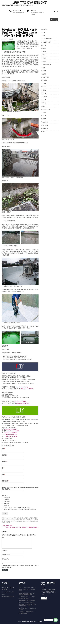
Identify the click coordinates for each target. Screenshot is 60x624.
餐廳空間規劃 (6, 522)
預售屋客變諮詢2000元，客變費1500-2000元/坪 (17, 507)
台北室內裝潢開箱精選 (46, 38)
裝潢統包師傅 (26, 521)
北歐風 (43, 32)
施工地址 (4, 461)
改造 (24, 519)
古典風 (43, 35)
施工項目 (4, 495)
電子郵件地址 (6, 554)
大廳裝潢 (43, 51)
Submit (4, 513)
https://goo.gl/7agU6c (11, 436)
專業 (21, 519)
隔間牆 (43, 131)
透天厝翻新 (7, 501)
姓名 (3, 448)
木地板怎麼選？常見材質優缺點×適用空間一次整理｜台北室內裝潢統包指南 (27, 589)
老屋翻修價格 (6, 521)
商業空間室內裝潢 (45, 42)
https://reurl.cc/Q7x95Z (10, 433)
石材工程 (43, 99)
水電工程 (43, 90)
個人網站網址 (5, 559)
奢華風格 (43, 58)
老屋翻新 (6, 499)
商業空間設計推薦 (33, 518)
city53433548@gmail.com (19, 12)
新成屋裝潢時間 (29, 519)
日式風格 (43, 83)
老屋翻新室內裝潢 (45, 109)
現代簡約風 (44, 96)
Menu (52, 19)
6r (32, 388)
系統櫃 (43, 106)
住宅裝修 (6, 518)
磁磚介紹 (43, 102)
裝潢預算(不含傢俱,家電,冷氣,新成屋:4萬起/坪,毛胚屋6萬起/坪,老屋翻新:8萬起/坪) (20, 488)
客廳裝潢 (43, 61)
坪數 (3, 474)
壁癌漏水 (43, 48)
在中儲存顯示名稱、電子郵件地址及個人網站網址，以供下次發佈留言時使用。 (20, 566)
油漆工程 (43, 93)
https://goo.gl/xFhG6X (20, 401)
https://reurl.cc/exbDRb (13, 431)
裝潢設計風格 (33, 521)
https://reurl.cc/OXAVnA (22, 403)
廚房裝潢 (43, 70)
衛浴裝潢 (43, 118)
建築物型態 (5, 481)
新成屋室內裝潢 (45, 77)
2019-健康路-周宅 (7, 525)
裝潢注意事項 (44, 122)
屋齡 (3, 468)
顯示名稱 (4, 550)
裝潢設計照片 (44, 128)
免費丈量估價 (20, 518)
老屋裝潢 (43, 112)
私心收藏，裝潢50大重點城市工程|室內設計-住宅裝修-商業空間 (22, 527)
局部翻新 (6, 505)
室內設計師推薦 (15, 519)
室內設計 (9, 519)
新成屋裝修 (7, 497)
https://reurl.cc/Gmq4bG (10, 429)
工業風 (43, 67)
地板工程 (43, 45)
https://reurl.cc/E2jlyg (11, 434)
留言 (3, 537)
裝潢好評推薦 (18, 521)
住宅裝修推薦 (12, 518)
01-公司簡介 (44, 29)
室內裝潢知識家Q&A (46, 64)
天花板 (43, 54)
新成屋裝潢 (44, 80)
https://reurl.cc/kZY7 (26, 388)
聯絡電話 (4, 455)
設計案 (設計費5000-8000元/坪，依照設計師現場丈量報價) (20, 509)
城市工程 (4, 519)
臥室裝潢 (43, 115)
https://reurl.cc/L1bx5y (22, 387)
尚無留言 (11, 39)
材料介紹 (43, 86)
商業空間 (6, 503)
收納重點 (43, 74)
